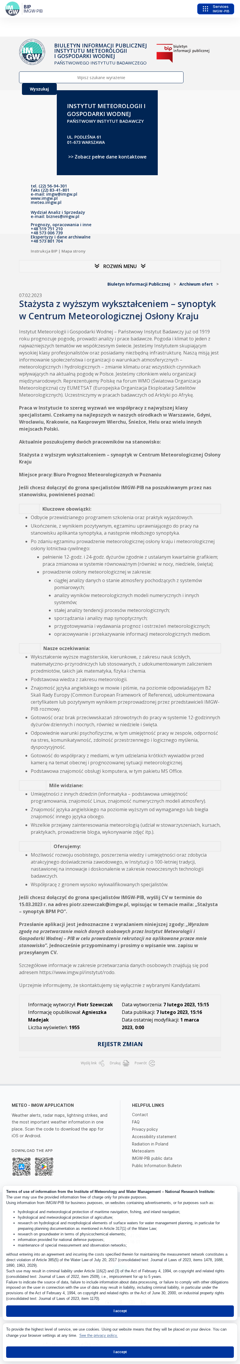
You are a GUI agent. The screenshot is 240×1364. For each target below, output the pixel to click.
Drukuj (115, 1062)
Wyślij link (89, 1062)
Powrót (141, 1062)
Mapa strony (73, 251)
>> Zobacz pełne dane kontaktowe (107, 157)
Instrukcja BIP (44, 251)
